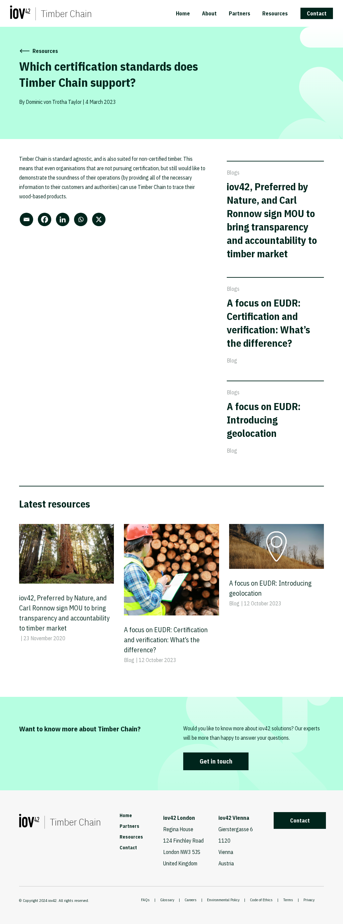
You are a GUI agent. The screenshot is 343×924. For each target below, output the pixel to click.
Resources (275, 13)
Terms (288, 899)
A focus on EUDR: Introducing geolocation (263, 420)
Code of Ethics (261, 899)
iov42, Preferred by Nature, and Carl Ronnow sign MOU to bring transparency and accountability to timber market (272, 220)
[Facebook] (46, 219)
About (209, 13)
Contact (317, 13)
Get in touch (216, 761)
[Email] (28, 219)
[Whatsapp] (82, 219)
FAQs (145, 899)
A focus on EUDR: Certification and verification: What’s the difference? (268, 322)
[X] (100, 219)
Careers (191, 899)
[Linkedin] (64, 219)
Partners (239, 13)
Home (183, 13)
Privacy (309, 899)
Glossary (167, 899)
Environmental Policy (223, 899)
